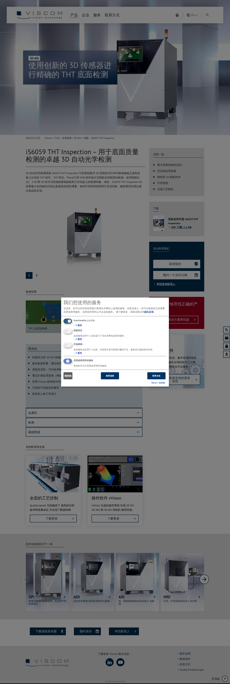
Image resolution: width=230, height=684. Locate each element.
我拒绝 (68, 375)
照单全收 (156, 375)
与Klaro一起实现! (158, 383)
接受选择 (110, 375)
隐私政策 (149, 311)
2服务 (78, 325)
